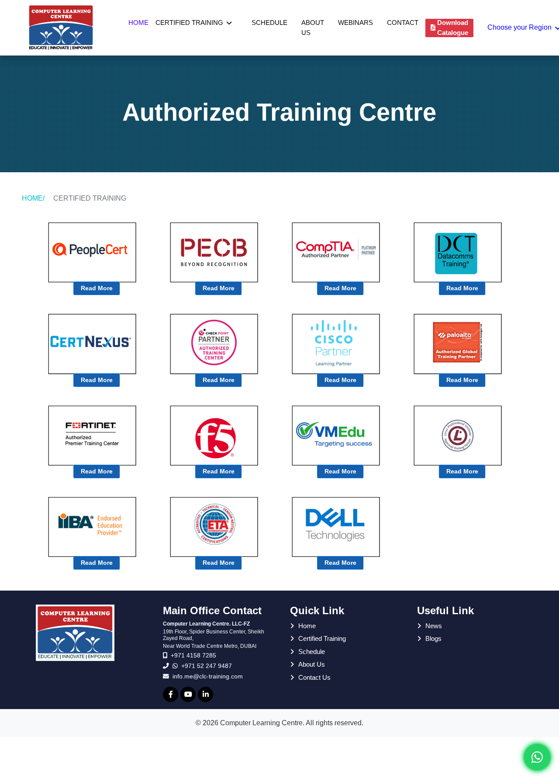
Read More (97, 288)
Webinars (355, 22)
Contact (402, 22)
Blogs (433, 638)
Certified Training (189, 22)
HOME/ (33, 198)
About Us (312, 27)
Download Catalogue (452, 27)
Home (138, 22)
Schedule (269, 22)
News (433, 625)
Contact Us (314, 677)
